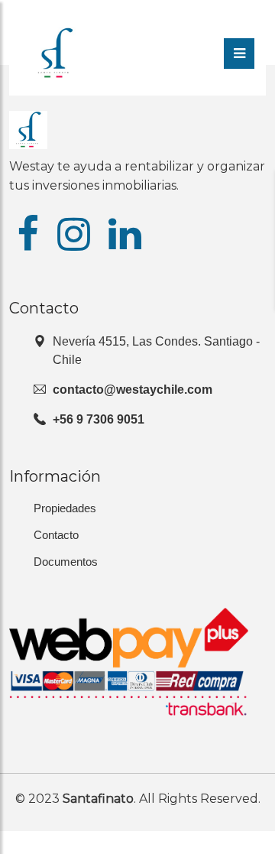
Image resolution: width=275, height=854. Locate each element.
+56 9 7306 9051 (98, 419)
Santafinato (98, 798)
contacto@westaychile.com (132, 389)
